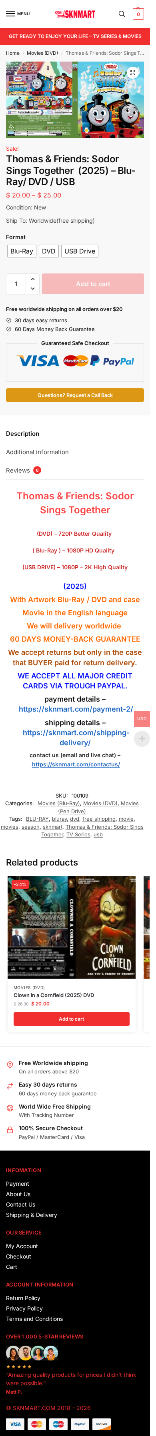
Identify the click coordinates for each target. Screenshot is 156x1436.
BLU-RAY (37, 819)
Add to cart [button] (71, 1019)
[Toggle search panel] (122, 14)
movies (9, 827)
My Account (22, 1246)
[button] (137, 14)
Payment (17, 1183)
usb (98, 834)
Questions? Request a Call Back (75, 395)
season (31, 827)
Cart (11, 1266)
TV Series (78, 834)
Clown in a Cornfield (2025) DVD (54, 995)
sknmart (52, 827)
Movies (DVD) (42, 53)
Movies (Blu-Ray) (59, 803)
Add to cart (93, 284)
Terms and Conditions (34, 1318)
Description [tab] (22, 433)
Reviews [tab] (22, 470)
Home (13, 53)
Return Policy (23, 1297)
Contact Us (20, 1204)
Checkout (18, 1256)
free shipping (99, 819)
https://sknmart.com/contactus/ (76, 764)
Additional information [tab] (37, 452)
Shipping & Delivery (31, 1214)
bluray (59, 819)
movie (126, 819)
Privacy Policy (24, 1308)
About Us (18, 1194)
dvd (74, 819)
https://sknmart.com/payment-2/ (76, 709)
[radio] (22, 251)
